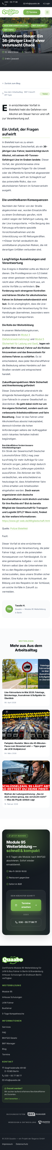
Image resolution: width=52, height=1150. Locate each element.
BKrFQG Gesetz (9, 1038)
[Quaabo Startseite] (10, 12)
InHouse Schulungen (12, 997)
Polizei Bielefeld (19, 528)
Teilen (45, 94)
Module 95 (7, 991)
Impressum (7, 1144)
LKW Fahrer (8, 1002)
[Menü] (47, 12)
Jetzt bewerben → (12, 1099)
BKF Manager (8, 1043)
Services (6, 1027)
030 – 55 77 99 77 (11, 3)
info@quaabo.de (33, 3)
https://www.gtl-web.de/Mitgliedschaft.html (26, 520)
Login (47, 3)
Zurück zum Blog (12, 83)
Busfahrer (7, 1008)
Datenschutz (22, 1144)
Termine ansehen (26, 905)
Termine (33, 12)
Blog (4, 1049)
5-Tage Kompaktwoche (13, 1013)
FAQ (4, 1032)
